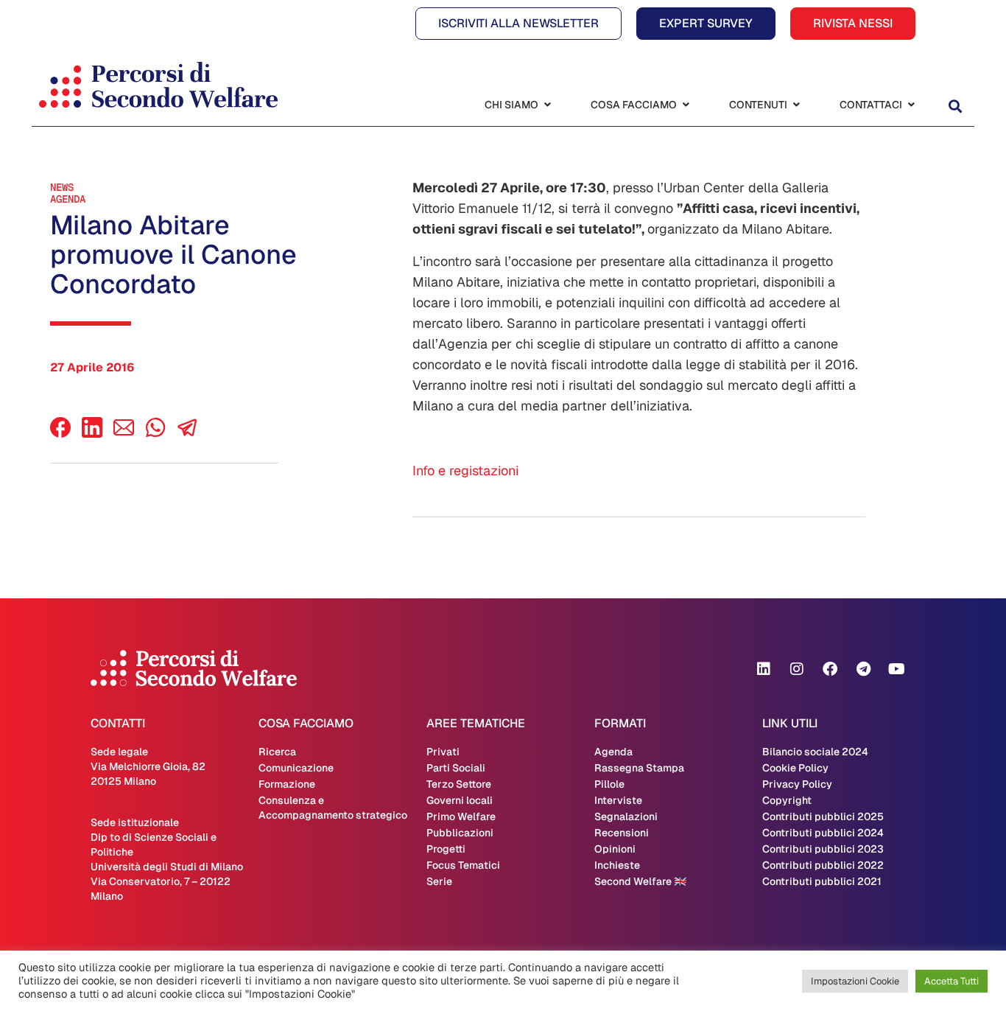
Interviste (618, 800)
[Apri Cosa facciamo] (685, 105)
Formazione (286, 784)
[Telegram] (863, 669)
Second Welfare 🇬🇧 (640, 881)
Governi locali (459, 800)
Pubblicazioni (459, 832)
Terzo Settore (458, 784)
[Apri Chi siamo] (547, 105)
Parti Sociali (455, 767)
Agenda (67, 199)
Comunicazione (296, 767)
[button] (955, 106)
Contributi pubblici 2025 (823, 816)
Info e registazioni (465, 470)
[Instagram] (797, 669)
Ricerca (277, 751)
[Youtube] (896, 669)
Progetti (445, 849)
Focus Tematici (463, 865)
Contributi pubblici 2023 (823, 849)
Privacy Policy (797, 784)
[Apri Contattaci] (911, 105)
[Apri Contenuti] (796, 105)
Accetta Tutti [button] (951, 981)
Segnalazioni (626, 816)
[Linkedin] (763, 669)
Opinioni (615, 849)
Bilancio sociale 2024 (815, 751)
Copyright (787, 800)
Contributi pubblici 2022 (823, 865)
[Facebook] (60, 434)
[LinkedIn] (92, 434)
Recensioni (621, 832)
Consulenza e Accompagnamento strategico (332, 808)
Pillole (609, 784)
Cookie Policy (795, 767)
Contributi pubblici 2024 (823, 832)
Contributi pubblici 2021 (822, 881)
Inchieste (617, 865)
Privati (443, 751)
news (62, 187)
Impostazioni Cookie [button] (855, 981)
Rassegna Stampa (639, 767)
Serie (439, 881)
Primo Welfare (461, 816)
